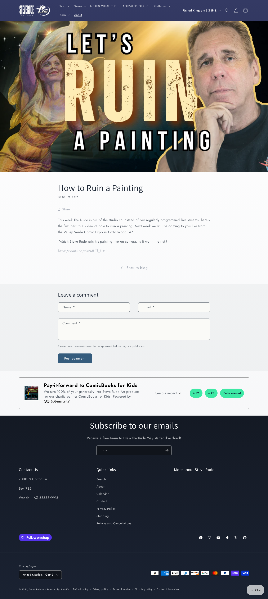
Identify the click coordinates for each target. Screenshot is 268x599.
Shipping (103, 516)
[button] (63, 6)
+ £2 (196, 393)
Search (101, 479)
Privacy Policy (106, 509)
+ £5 (211, 393)
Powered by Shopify (58, 589)
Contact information (168, 589)
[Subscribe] (166, 450)
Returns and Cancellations (114, 523)
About (100, 486)
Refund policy (80, 589)
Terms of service (122, 589)
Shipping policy (144, 589)
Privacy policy (100, 589)
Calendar (103, 494)
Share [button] (66, 209)
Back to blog (137, 267)
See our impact (166, 393)
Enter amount (232, 393)
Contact (102, 501)
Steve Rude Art (37, 589)
